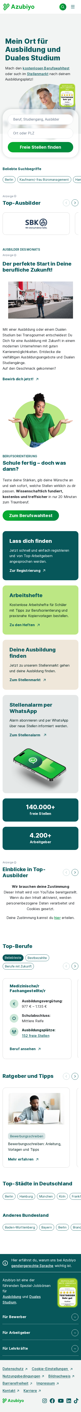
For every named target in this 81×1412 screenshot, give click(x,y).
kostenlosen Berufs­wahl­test (46, 68)
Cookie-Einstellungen (50, 1369)
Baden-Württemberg (20, 1227)
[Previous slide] (66, 202)
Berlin (9, 179)
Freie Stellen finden (40, 147)
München (46, 1196)
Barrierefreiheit (16, 1383)
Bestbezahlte (37, 958)
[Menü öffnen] (73, 7)
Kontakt (9, 1390)
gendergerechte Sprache (32, 1266)
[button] (22, 196)
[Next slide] (74, 202)
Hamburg (26, 1196)
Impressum (46, 1383)
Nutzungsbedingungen (21, 1376)
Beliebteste (13, 957)
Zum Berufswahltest (30, 515)
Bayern (46, 1227)
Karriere (30, 1390)
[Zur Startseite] (18, 6)
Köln (62, 1196)
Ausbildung (12, 1296)
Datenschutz (13, 1369)
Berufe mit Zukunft (18, 966)
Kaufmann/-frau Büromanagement (44, 179)
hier (57, 918)
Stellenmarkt (37, 74)
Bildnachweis (59, 1376)
